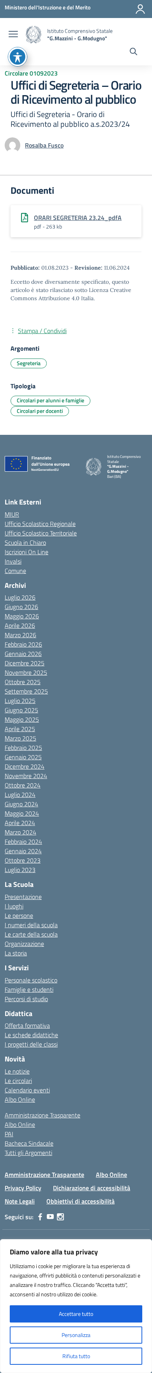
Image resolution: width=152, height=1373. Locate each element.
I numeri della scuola (31, 925)
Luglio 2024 (20, 794)
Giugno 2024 (21, 804)
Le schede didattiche (31, 1035)
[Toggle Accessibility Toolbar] (17, 56)
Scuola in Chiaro (25, 542)
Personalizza (76, 1335)
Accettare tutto (76, 1314)
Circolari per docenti (40, 411)
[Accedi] (140, 9)
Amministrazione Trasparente (42, 1115)
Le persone (19, 915)
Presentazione (23, 896)
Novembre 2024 (26, 775)
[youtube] (50, 1216)
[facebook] (40, 1216)
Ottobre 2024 (23, 785)
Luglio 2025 (20, 700)
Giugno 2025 (21, 710)
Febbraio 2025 (23, 747)
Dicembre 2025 (24, 663)
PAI (9, 1134)
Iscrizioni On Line (26, 552)
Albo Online (20, 1099)
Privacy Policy (23, 1188)
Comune (15, 570)
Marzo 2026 (20, 635)
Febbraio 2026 (23, 644)
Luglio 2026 (20, 597)
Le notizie (17, 1071)
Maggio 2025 (22, 719)
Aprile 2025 (20, 728)
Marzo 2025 (20, 738)
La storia (16, 953)
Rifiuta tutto (76, 1356)
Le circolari (18, 1080)
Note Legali (20, 1201)
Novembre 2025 (26, 672)
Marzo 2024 (20, 832)
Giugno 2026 (21, 606)
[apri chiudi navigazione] (13, 35)
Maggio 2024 (22, 813)
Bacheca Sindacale (29, 1143)
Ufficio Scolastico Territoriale (41, 533)
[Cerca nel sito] (133, 52)
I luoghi (14, 906)
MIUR (12, 514)
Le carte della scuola (31, 934)
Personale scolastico (31, 980)
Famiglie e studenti (29, 989)
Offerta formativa (27, 1025)
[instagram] (60, 1216)
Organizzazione (24, 943)
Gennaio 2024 (23, 851)
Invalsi (13, 561)
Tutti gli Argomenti (28, 1152)
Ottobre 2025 (23, 681)
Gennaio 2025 (23, 757)
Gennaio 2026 (23, 653)
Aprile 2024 (20, 822)
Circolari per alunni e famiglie (50, 400)
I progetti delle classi (31, 1044)
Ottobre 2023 (23, 860)
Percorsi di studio (26, 999)
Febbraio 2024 (23, 841)
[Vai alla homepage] (33, 34)
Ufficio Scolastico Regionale (40, 523)
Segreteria (29, 363)
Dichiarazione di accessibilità (91, 1188)
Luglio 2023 (20, 869)
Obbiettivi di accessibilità (80, 1201)
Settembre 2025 (26, 691)
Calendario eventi (27, 1090)
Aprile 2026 (20, 625)
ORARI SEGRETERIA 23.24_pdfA (78, 217)
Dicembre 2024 (24, 766)
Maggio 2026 (22, 616)
